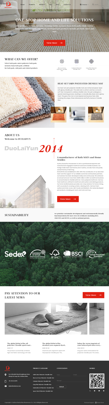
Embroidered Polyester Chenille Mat (43, 388)
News (57, 4)
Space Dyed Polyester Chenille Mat (43, 391)
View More (52, 43)
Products (32, 4)
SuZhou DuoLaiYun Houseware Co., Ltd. (24, 402)
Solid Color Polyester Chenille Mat (42, 374)
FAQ (50, 4)
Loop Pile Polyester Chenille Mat (42, 384)
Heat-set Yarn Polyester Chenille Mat (80, 83)
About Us (42, 4)
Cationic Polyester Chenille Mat (42, 381)
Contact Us (67, 4)
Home (23, 4)
